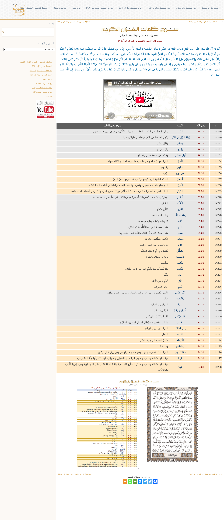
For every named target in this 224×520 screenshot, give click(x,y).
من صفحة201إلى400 (158, 7)
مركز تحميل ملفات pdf (99, 7)
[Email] (135, 481)
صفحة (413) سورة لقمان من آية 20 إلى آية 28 (205, 22)
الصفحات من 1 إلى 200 (42, 66)
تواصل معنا (60, 7)
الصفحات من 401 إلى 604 (41, 75)
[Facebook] (155, 481)
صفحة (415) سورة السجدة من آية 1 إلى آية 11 (75, 22)
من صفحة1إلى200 (186, 7)
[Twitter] (150, 481)
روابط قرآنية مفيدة (44, 83)
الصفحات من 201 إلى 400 (41, 70)
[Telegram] (145, 481)
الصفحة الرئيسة (210, 7)
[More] (125, 481)
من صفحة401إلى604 (130, 7)
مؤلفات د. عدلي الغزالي (42, 88)
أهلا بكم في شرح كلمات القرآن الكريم (36, 62)
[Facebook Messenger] (140, 481)
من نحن (76, 7)
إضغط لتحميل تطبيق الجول (33, 7)
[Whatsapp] (130, 481)
